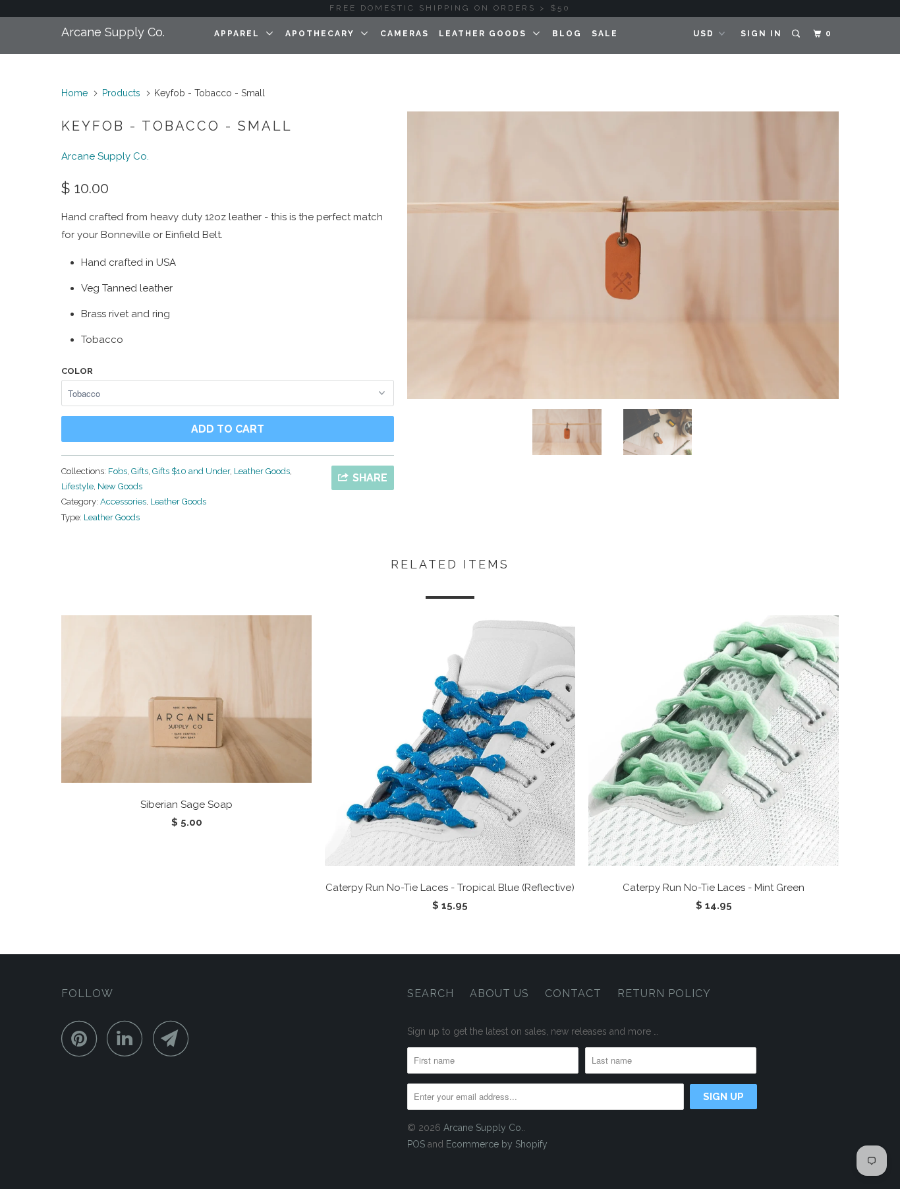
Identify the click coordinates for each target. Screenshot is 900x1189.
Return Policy (664, 993)
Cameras (404, 33)
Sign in (761, 33)
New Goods (120, 486)
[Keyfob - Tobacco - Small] (623, 255)
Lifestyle (77, 486)
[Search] (797, 34)
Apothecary (323, 33)
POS (416, 1144)
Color (77, 371)
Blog (567, 33)
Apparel (240, 33)
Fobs (117, 471)
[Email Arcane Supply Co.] (174, 1038)
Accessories (123, 501)
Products (121, 93)
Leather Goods (486, 33)
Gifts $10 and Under (191, 471)
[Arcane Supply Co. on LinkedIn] (128, 1038)
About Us (499, 993)
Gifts (139, 471)
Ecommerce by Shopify (497, 1144)
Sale (605, 33)
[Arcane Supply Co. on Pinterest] (82, 1038)
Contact (573, 993)
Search (430, 993)
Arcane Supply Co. (113, 32)
